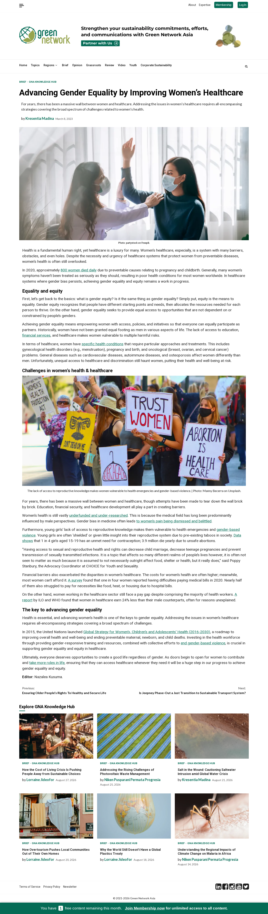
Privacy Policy (51, 886)
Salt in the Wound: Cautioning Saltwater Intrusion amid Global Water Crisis (212, 736)
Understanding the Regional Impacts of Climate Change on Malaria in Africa (212, 816)
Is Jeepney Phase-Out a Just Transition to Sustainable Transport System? (192, 690)
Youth (133, 65)
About (192, 4)
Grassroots (93, 65)
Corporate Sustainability (156, 65)
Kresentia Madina (40, 118)
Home (23, 65)
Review (109, 65)
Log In (242, 4)
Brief (65, 65)
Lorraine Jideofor (40, 780)
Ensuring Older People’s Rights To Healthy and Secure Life (64, 690)
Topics (35, 65)
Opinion (77, 65)
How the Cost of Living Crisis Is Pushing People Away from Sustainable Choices (56, 736)
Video (122, 65)
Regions (49, 65)
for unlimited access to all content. (176, 908)
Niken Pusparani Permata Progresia (132, 780)
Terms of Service (29, 886)
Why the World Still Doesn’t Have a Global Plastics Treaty (134, 816)
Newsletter (70, 886)
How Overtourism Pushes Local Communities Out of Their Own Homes (56, 816)
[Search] (246, 66)
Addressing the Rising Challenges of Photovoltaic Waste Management (134, 736)
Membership (224, 4)
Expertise (205, 4)
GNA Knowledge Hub (43, 82)
